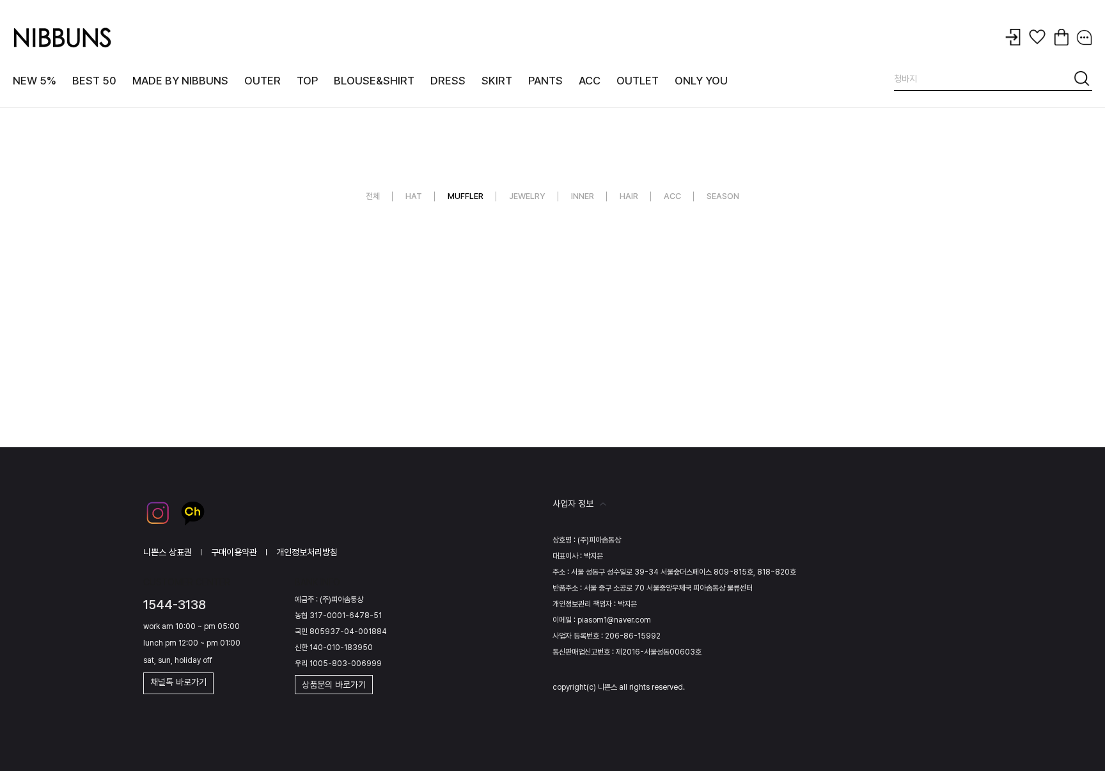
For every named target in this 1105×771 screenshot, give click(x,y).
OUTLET (637, 80)
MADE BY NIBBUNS (180, 80)
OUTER (262, 80)
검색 (1082, 80)
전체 (373, 196)
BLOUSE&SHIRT (374, 80)
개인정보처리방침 (307, 552)
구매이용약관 (234, 552)
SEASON (723, 196)
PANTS (545, 80)
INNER (582, 196)
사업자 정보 (572, 503)
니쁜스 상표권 (167, 552)
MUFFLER (465, 196)
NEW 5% (34, 80)
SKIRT (497, 80)
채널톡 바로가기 (178, 682)
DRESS (448, 80)
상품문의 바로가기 (334, 685)
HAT (413, 196)
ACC (589, 80)
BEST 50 (94, 80)
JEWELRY (527, 196)
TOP (307, 80)
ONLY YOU (701, 80)
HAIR (629, 196)
